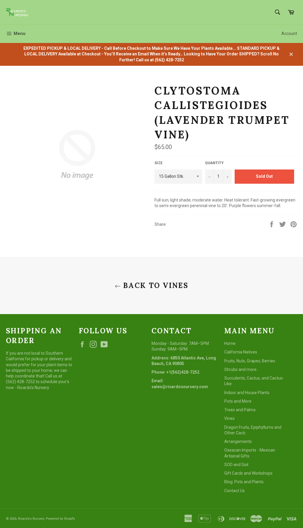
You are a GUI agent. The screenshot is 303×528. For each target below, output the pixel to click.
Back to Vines (154, 285)
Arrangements (238, 441)
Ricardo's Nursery (31, 519)
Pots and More (238, 401)
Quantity (214, 163)
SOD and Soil (236, 464)
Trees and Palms (240, 409)
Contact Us (234, 490)
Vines (229, 418)
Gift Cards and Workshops (248, 473)
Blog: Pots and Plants (244, 481)
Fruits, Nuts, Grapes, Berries (249, 361)
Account (289, 33)
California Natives (240, 352)
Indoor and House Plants (247, 392)
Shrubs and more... (241, 369)
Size (158, 163)
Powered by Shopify (60, 519)
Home (230, 343)
